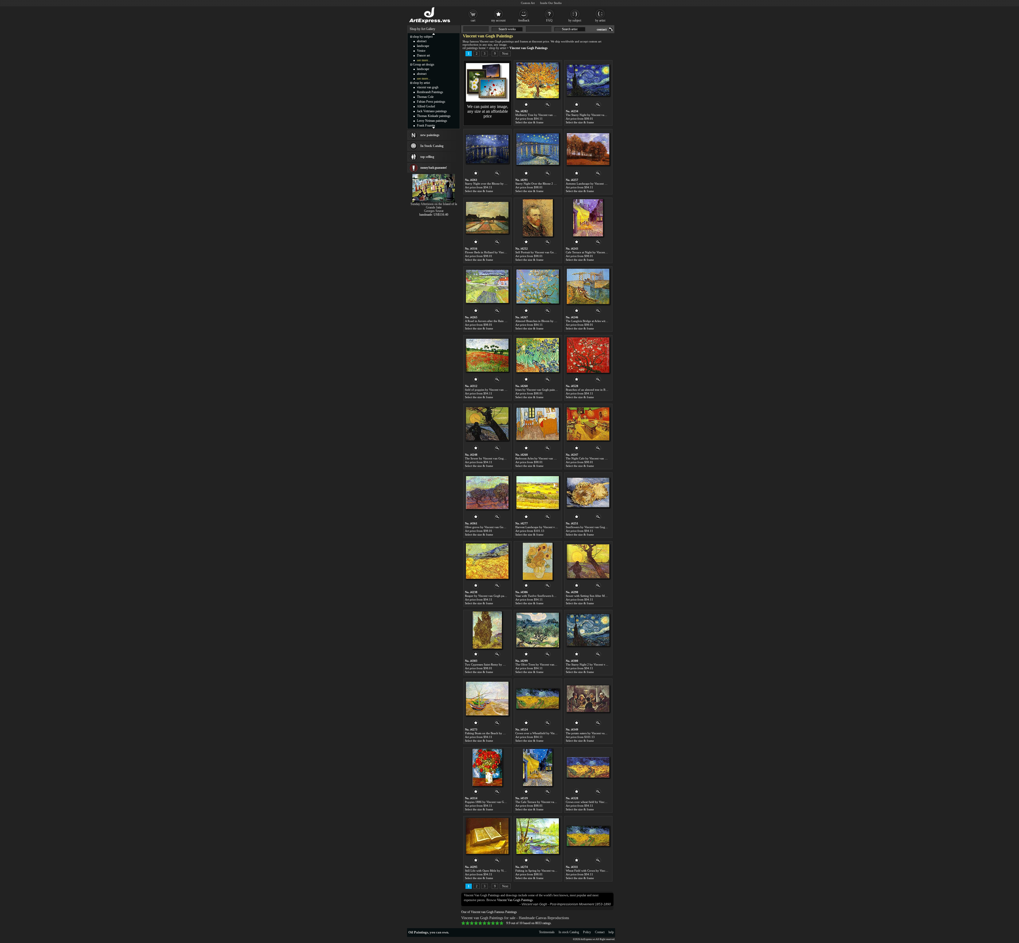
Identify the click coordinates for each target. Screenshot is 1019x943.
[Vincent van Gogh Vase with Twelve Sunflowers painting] (537, 561)
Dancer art (423, 55)
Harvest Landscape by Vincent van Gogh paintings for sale (551, 527)
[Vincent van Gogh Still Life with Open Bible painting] (487, 836)
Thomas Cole (425, 97)
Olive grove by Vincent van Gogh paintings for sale (496, 527)
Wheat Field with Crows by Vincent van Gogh (594, 870)
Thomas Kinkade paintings (434, 116)
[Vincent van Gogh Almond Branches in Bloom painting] (537, 286)
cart (473, 20)
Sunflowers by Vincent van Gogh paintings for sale (597, 527)
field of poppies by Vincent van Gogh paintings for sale (499, 389)
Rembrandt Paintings (430, 92)
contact (602, 29)
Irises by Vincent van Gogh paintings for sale (543, 389)
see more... (423, 60)
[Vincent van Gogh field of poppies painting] (487, 355)
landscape (423, 46)
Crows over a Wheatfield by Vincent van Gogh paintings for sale (554, 733)
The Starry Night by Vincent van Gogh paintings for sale (600, 114)
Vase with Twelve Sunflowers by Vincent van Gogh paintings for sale (557, 595)
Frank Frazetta (426, 125)
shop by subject (423, 36)
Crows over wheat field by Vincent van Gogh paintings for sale (604, 801)
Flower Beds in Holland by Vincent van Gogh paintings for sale (504, 252)
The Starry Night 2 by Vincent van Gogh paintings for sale (602, 664)
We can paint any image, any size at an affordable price (487, 111)
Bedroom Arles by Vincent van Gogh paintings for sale (548, 458)
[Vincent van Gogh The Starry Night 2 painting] (588, 630)
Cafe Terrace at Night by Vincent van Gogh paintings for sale (603, 252)
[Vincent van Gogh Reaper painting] (487, 561)
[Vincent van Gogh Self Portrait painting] (537, 218)
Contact (600, 932)
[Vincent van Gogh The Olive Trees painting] (537, 630)
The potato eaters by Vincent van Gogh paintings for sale (601, 733)
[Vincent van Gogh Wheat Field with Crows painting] (588, 836)
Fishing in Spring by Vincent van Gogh (539, 870)
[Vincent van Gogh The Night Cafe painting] (588, 424)
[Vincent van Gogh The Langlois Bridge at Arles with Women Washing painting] (588, 286)
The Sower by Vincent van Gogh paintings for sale (496, 458)
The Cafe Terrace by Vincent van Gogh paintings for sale (550, 801)
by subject (574, 20)
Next (505, 53)
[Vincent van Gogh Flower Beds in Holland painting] (487, 218)
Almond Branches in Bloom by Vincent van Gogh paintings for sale (556, 321)
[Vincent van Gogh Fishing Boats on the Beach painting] (487, 699)
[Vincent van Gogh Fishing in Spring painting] (537, 836)
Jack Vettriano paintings (432, 111)
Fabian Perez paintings (431, 101)
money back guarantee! (433, 168)
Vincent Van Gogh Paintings (515, 900)
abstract (421, 41)
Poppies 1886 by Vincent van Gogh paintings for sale (497, 801)
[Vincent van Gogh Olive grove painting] (487, 492)
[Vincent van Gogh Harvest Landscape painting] (537, 492)
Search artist (569, 29)
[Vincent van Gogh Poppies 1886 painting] (487, 767)
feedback (523, 20)
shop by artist (497, 48)
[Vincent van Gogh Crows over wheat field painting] (588, 767)
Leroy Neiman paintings (432, 121)
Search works (507, 29)
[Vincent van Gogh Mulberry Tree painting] (537, 80)
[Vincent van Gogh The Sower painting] (487, 424)
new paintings (429, 135)
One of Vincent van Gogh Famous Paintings (489, 912)
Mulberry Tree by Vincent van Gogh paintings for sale (548, 114)
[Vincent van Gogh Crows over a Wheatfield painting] (537, 699)
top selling (427, 157)
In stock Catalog (569, 932)
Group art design (423, 64)
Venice (421, 51)
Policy (587, 932)
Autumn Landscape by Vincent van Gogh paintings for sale (602, 183)
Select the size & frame (529, 122)
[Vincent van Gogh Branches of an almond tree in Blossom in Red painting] (588, 355)
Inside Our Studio (551, 3)
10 (501, 923)
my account (498, 20)
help (611, 932)
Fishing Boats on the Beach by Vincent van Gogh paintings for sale (506, 733)
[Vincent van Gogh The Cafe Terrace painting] (538, 767)
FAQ (549, 20)
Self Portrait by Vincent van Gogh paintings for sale (547, 252)
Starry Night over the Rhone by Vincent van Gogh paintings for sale (507, 183)
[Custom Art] (487, 100)
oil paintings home (474, 48)
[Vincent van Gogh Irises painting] (537, 355)
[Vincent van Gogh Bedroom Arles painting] (537, 424)
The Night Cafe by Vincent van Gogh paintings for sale (599, 458)
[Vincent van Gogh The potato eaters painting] (588, 699)
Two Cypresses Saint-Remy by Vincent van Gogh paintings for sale (506, 664)
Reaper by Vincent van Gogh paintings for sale (493, 595)
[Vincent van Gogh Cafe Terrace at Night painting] (588, 218)
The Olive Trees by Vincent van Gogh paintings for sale (549, 664)
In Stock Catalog (431, 146)
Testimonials (547, 932)
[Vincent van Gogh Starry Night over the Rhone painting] (487, 149)
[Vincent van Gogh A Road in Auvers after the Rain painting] (487, 286)
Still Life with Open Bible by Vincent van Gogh (494, 870)
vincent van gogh (427, 87)
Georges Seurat (433, 211)
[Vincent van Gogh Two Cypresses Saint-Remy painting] (487, 630)
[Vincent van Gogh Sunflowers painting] (588, 492)
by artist (600, 20)
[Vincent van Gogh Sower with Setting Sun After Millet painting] (588, 561)
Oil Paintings (418, 932)
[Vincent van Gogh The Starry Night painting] (588, 80)
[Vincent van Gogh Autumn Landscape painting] (588, 149)
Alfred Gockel (426, 106)
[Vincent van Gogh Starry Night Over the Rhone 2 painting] (537, 149)
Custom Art (528, 3)
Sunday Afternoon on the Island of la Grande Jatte (434, 205)
